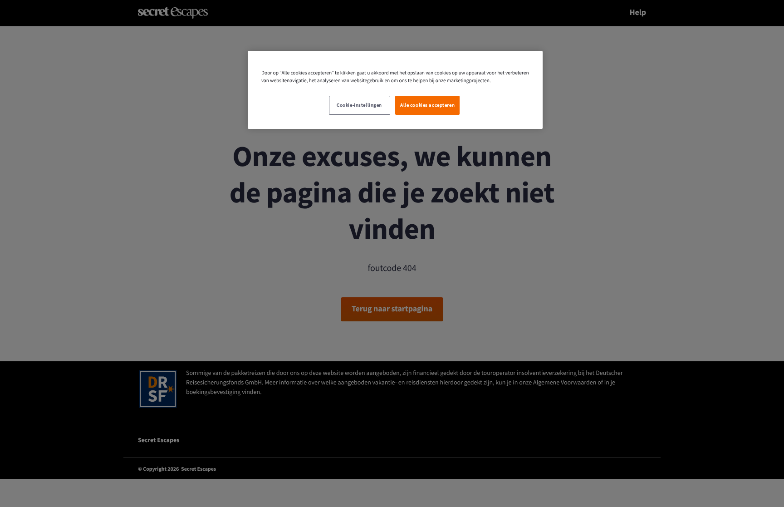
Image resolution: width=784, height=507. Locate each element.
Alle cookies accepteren (427, 105)
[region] (395, 90)
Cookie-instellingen (359, 105)
